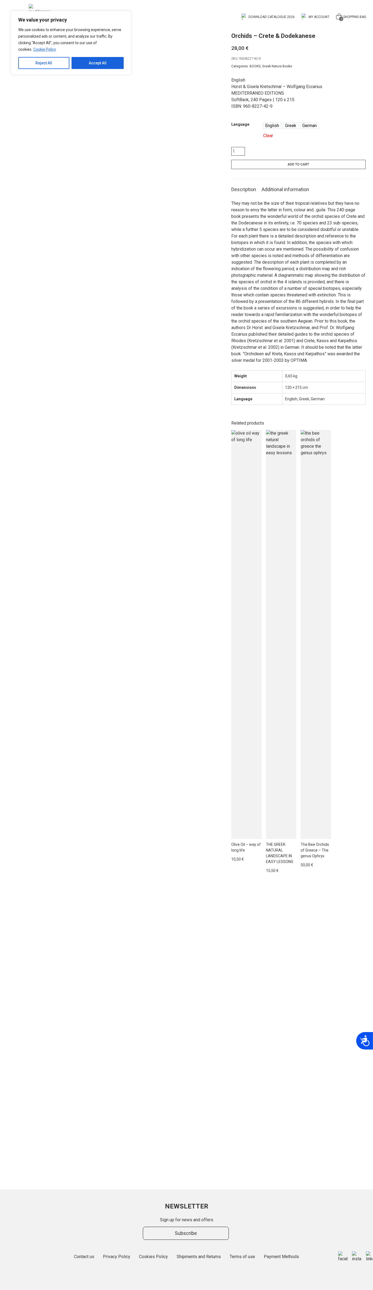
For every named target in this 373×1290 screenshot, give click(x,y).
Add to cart (298, 164)
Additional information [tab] (285, 189)
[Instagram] (357, 1256)
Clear (268, 135)
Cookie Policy (44, 49)
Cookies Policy (153, 1256)
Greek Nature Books (277, 66)
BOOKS (255, 66)
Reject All (43, 63)
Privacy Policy (116, 1256)
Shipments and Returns (199, 1256)
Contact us (84, 1256)
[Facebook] (343, 1256)
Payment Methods (281, 1256)
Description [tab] (243, 189)
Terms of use (242, 1256)
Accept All (97, 63)
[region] (71, 43)
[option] (272, 126)
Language (240, 124)
